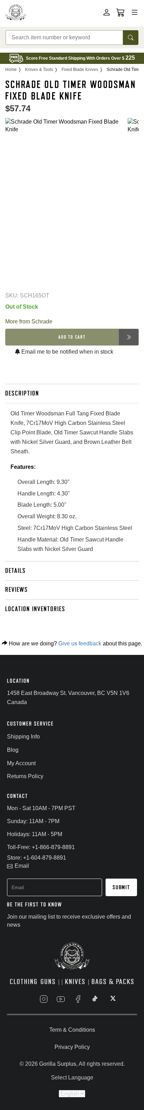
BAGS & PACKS (113, 982)
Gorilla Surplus (57, 1064)
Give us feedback (79, 643)
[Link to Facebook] (78, 999)
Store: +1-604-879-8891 (36, 858)
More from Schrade (28, 321)
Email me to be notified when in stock (66, 352)
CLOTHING (24, 982)
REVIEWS (16, 589)
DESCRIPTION (22, 393)
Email (22, 866)
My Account (21, 763)
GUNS (48, 982)
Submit (121, 887)
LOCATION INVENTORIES (35, 608)
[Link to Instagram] (43, 999)
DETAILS (15, 570)
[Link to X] (112, 999)
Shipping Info (23, 737)
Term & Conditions (72, 1030)
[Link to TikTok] (95, 999)
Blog (13, 750)
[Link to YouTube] (61, 999)
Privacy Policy (72, 1047)
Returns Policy (25, 776)
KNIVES (75, 982)
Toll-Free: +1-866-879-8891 (41, 847)
